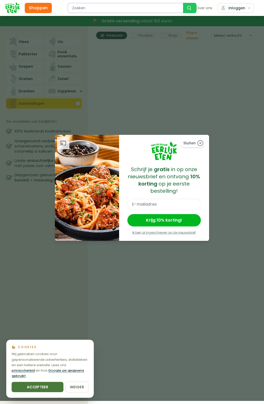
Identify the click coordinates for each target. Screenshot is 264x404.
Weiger (77, 387)
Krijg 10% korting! (164, 220)
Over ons (204, 8)
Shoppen (38, 8)
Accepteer (37, 387)
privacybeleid (23, 370)
